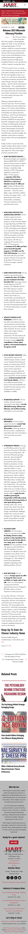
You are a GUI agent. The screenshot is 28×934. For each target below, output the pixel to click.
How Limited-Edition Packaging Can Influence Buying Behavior (12, 736)
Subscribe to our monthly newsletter (11, 921)
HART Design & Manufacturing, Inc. (13, 928)
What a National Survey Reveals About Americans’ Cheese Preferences (13, 769)
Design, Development (11, 930)
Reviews (14, 865)
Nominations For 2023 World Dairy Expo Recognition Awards (15, 655)
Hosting (23, 930)
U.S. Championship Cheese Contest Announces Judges (12, 660)
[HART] (14, 852)
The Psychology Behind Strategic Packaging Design (13, 706)
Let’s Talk (14, 842)
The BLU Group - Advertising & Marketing (14, 932)
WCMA (8, 646)
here (2, 642)
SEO (18, 930)
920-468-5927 (19, 1)
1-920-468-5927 (14, 861)
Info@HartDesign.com (14, 863)
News (7, 37)
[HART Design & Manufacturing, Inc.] (10, 6)
